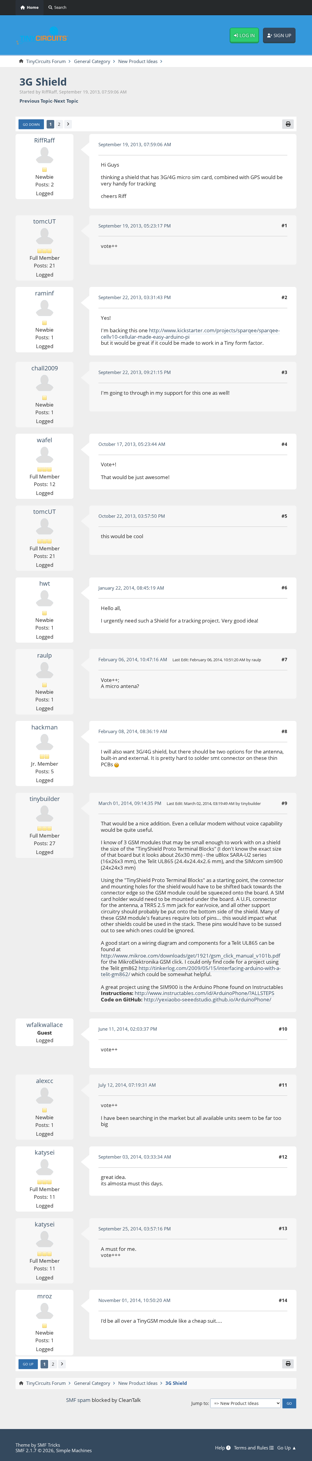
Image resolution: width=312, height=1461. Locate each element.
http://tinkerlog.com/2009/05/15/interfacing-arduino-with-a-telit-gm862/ (191, 971)
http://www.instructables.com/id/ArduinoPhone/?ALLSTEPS (204, 993)
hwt (44, 583)
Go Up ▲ (286, 1448)
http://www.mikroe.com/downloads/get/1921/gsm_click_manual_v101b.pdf (190, 955)
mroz (44, 1296)
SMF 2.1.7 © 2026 (35, 1450)
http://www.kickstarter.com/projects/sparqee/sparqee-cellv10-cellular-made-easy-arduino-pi (190, 333)
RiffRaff (44, 140)
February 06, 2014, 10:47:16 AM (132, 659)
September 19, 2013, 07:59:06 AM (134, 144)
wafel (44, 440)
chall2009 (44, 368)
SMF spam (78, 1399)
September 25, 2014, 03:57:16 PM (134, 1228)
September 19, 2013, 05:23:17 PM (134, 225)
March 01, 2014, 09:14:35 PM (129, 803)
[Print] (288, 124)
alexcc (44, 1081)
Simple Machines (74, 1450)
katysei (45, 1152)
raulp (44, 655)
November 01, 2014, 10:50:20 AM (134, 1300)
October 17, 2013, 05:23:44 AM (131, 444)
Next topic (66, 101)
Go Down (31, 124)
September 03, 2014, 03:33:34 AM (134, 1156)
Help (220, 1448)
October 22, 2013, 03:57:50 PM (131, 516)
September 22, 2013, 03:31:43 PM (134, 297)
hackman (44, 727)
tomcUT (44, 221)
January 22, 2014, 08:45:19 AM (131, 587)
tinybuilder (45, 799)
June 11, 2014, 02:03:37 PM (127, 1028)
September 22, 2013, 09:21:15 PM (134, 372)
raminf (44, 293)
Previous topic (36, 101)
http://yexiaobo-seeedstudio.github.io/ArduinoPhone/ (207, 999)
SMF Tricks (48, 1445)
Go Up (28, 1364)
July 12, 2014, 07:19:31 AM (127, 1085)
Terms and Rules (251, 1448)
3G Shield (43, 81)
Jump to (199, 1403)
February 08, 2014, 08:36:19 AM (132, 731)
